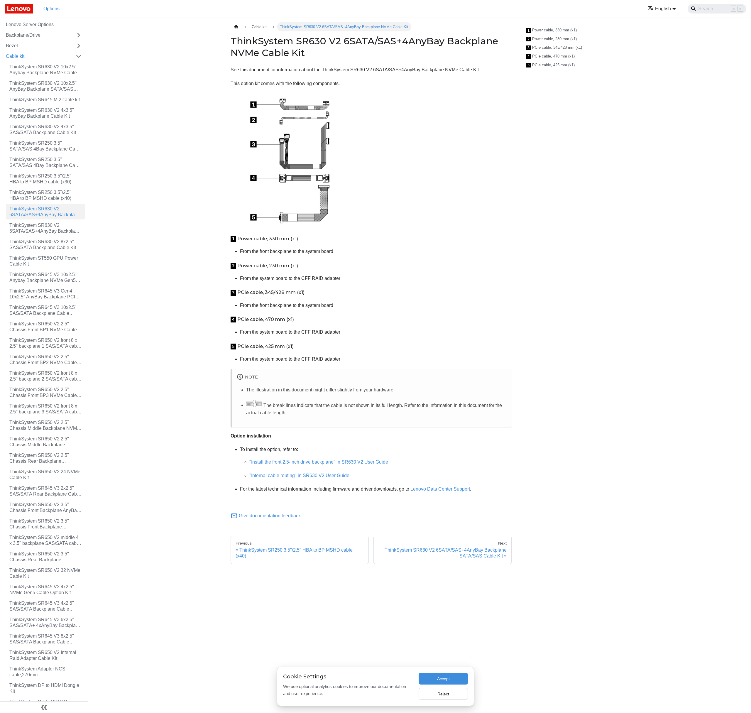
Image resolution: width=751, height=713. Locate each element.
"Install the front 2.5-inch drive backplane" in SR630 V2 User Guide (318, 461)
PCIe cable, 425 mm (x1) (551, 65)
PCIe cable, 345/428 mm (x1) (554, 47)
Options (51, 8)
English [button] (663, 8)
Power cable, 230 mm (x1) (552, 39)
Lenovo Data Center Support (440, 488)
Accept (443, 678)
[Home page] (236, 26)
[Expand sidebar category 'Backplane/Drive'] (78, 35)
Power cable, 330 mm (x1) (552, 30)
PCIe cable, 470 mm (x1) (551, 56)
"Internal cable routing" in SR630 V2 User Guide (299, 475)
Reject (443, 694)
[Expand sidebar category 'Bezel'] (78, 45)
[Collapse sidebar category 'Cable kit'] (78, 56)
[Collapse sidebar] (44, 707)
